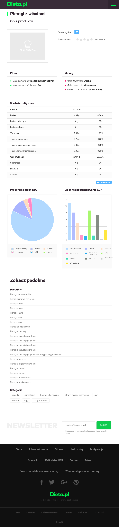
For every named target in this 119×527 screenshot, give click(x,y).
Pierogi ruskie (16, 317)
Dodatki (15, 395)
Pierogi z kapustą (18, 331)
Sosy (96, 395)
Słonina (15, 400)
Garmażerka (29, 395)
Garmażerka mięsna (49, 395)
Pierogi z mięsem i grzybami (23, 364)
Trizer (88, 460)
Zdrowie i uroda (38, 449)
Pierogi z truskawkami (20, 377)
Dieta (19, 449)
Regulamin (30, 512)
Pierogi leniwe (16, 303)
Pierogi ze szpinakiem (20, 327)
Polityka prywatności (49, 512)
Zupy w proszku (41, 400)
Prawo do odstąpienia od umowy (39, 471)
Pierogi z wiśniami (28, 13)
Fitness (59, 449)
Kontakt (59, 522)
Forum (74, 460)
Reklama (68, 512)
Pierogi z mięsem (18, 359)
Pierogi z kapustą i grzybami (23, 336)
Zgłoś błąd (99, 512)
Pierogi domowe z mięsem (22, 299)
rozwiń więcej (103, 182)
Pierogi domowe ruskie (20, 294)
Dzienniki (32, 460)
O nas (18, 512)
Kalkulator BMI (54, 460)
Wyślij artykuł (83, 512)
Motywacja (96, 449)
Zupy (26, 400)
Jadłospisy (76, 449)
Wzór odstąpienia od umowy (82, 471)
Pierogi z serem (17, 368)
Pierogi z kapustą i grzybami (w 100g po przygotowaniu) (36, 354)
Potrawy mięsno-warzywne (76, 395)
